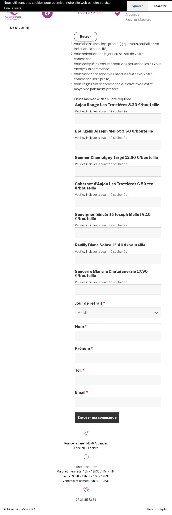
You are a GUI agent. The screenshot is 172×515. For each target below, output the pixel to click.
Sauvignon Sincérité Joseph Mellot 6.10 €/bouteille (113, 216)
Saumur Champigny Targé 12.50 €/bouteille (116, 158)
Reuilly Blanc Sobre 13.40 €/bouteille (110, 245)
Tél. (79, 370)
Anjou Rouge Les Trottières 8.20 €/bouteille (117, 105)
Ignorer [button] (137, 6)
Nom (81, 326)
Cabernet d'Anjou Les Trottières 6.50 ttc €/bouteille (114, 186)
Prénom (84, 348)
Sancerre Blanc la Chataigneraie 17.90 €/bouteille (111, 273)
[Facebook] (47, 13)
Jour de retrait (90, 303)
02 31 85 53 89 (90, 13)
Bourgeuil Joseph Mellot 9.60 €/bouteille (114, 131)
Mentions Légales (157, 509)
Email (81, 392)
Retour (85, 36)
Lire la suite (12, 8)
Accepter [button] (160, 6)
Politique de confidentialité (19, 509)
